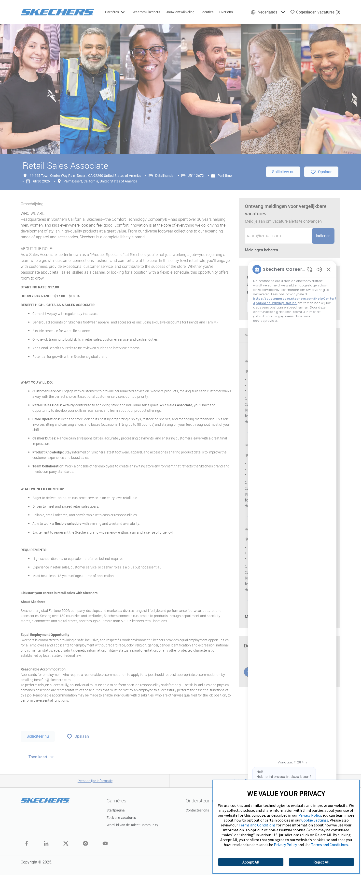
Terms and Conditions (257, 825)
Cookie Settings (314, 820)
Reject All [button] (321, 862)
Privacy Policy (309, 815)
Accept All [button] (250, 862)
